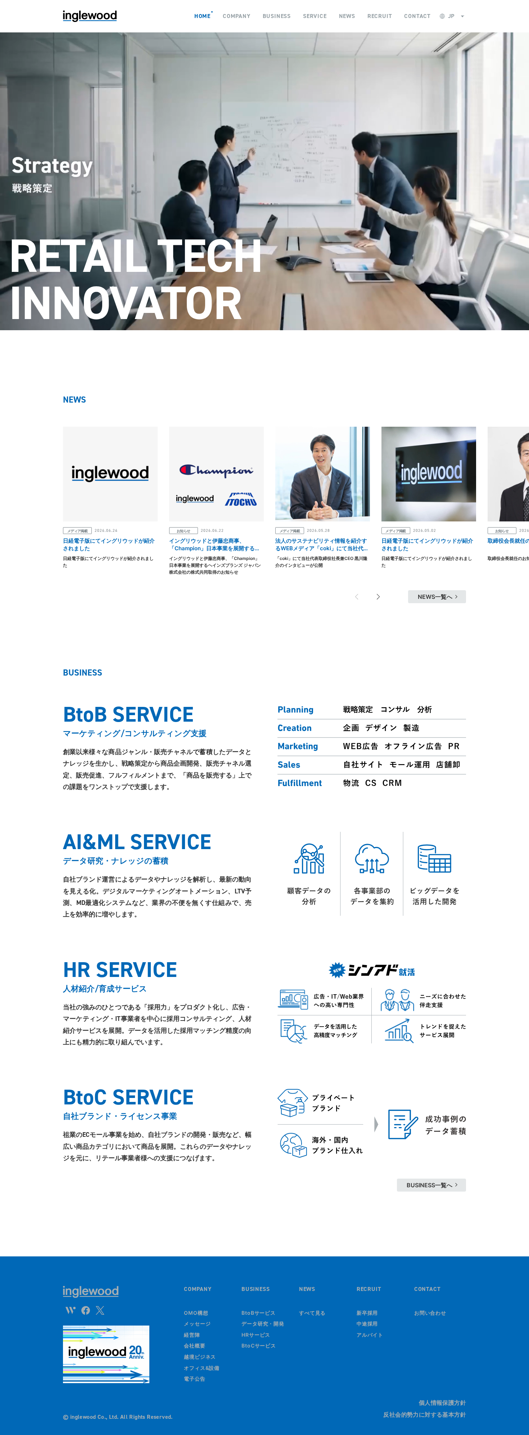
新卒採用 (367, 1313)
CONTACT (427, 1289)
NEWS (307, 1289)
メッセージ (197, 1323)
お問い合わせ (430, 1313)
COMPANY (198, 1289)
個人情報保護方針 (442, 1402)
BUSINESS (255, 1289)
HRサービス (255, 1335)
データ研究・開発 (262, 1323)
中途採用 (367, 1323)
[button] (378, 597)
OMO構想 (196, 1313)
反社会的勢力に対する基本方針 (424, 1414)
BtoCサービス (258, 1345)
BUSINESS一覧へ (429, 1185)
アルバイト (370, 1335)
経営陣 (192, 1335)
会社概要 (194, 1345)
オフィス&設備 (202, 1368)
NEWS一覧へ (435, 596)
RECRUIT (369, 1289)
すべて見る (312, 1313)
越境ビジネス (200, 1357)
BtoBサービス (258, 1313)
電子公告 (194, 1379)
